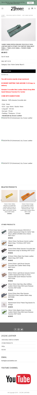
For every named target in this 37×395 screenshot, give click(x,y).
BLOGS (4, 349)
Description (7, 71)
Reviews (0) (4, 74)
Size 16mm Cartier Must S (16, 64)
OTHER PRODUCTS (7, 343)
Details (30, 2)
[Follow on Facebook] (15, 329)
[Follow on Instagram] (18, 329)
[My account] (29, 8)
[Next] (36, 203)
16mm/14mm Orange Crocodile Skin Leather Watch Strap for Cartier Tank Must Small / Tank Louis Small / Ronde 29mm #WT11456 (27, 208)
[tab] (18, 71)
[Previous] (1, 203)
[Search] (35, 8)
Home (3, 15)
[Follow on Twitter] (21, 329)
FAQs (3, 346)
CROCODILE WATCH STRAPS (13, 15)
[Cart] (32, 8)
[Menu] (2, 8)
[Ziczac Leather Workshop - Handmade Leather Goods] (17, 8)
